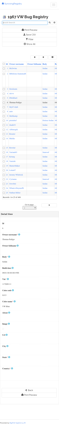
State (5, 357)
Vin (4, 279)
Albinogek (13, 129)
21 (7, 174)
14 (7, 138)
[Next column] (43, 57)
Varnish (12, 161)
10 (7, 120)
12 (7, 129)
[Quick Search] (49, 23)
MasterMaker (14, 165)
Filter (30, 39)
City (4, 346)
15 (7, 147)
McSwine (13, 68)
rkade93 (12, 125)
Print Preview (30, 30)
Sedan (45, 68)
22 (7, 179)
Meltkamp (13, 116)
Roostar (12, 147)
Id (7, 64)
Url (4, 335)
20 (7, 170)
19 (7, 165)
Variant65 (13, 152)
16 (7, 152)
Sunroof (46, 152)
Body (45, 64)
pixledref (13, 120)
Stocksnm (13, 89)
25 (7, 192)
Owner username (16, 64)
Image (5, 324)
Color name (7, 301)
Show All (30, 44)
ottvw (11, 93)
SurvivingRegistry (13, 3)
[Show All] (54, 23)
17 (7, 156)
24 (7, 188)
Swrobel (12, 183)
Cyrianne (13, 179)
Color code (7, 290)
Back (30, 390)
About (5, 312)
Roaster (12, 134)
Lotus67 (12, 170)
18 (7, 161)
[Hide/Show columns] (52, 57)
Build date (7, 268)
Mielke (12, 138)
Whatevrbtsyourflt (16, 188)
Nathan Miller (14, 192)
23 (7, 183)
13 (7, 134)
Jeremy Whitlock (16, 174)
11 (7, 125)
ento (11, 111)
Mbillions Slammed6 (17, 73)
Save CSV (30, 34)
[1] (49, 205)
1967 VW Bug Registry (27, 17)
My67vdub (13, 107)
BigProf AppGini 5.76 (17, 423)
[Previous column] (35, 57)
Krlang (12, 156)
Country (6, 368)
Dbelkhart (13, 98)
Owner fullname (34, 64)
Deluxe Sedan (48, 120)
